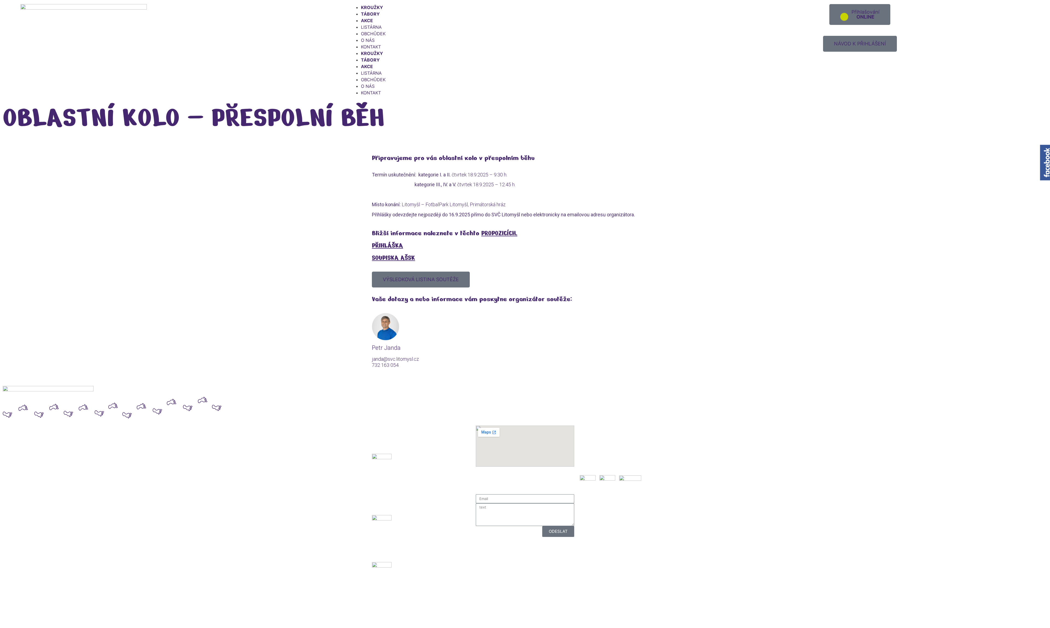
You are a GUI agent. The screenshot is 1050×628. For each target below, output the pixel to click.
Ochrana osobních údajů (605, 440)
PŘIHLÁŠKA (387, 245)
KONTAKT (371, 47)
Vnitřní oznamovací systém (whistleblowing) (626, 452)
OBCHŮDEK (373, 33)
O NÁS (368, 40)
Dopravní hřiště (595, 428)
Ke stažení (591, 462)
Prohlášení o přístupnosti (606, 446)
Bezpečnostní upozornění (606, 434)
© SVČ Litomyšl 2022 (28, 620)
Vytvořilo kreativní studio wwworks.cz (567, 620)
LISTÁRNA (371, 27)
